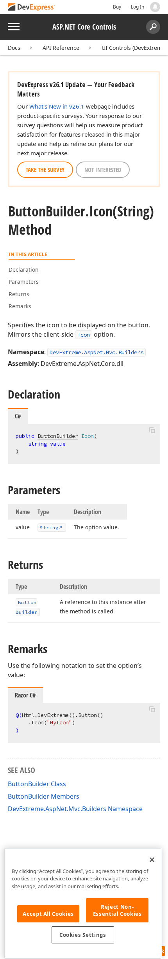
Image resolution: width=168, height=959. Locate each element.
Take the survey (45, 170)
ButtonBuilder (58, 435)
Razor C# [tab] (25, 695)
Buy (117, 7)
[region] (83, 903)
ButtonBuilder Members (43, 796)
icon (83, 334)
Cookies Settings (82, 934)
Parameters (24, 281)
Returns (19, 294)
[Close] (152, 859)
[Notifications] (155, 7)
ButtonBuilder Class (37, 784)
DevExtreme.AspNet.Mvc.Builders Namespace (75, 808)
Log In (137, 7)
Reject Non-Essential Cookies (117, 910)
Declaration (24, 269)
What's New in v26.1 (56, 106)
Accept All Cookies (48, 913)
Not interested (102, 170)
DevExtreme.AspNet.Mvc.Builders (96, 352)
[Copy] (152, 430)
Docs (14, 47)
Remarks (20, 306)
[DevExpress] (31, 7)
